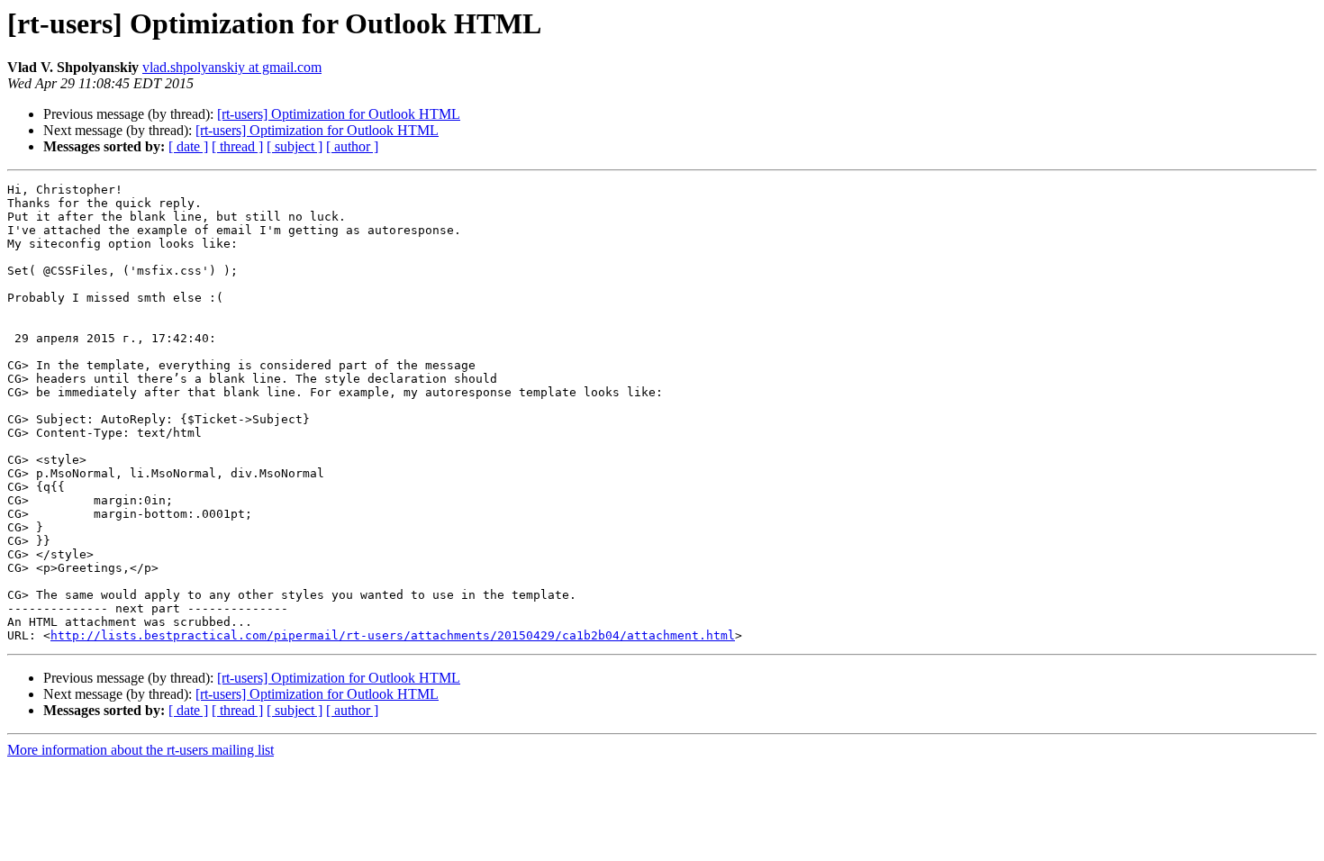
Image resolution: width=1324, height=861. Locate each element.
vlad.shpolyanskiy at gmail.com (232, 67)
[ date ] (188, 146)
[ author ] (352, 146)
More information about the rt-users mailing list (140, 749)
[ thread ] (237, 146)
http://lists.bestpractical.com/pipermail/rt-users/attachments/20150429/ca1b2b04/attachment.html (392, 635)
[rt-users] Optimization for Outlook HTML (338, 114)
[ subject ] (294, 146)
